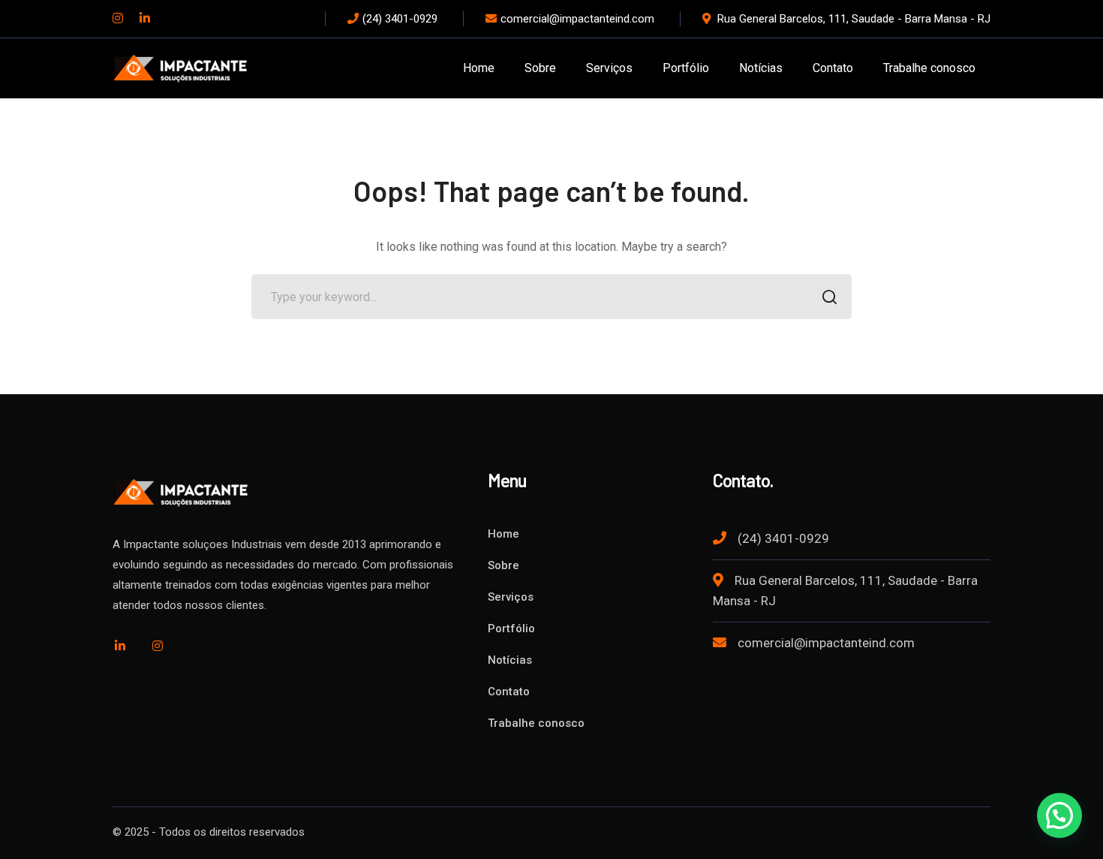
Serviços (510, 597)
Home (503, 534)
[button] (1059, 815)
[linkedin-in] (120, 645)
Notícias (510, 660)
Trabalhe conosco (536, 723)
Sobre (503, 565)
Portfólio (511, 628)
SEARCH (829, 296)
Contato (509, 691)
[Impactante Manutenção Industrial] (180, 67)
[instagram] (157, 645)
